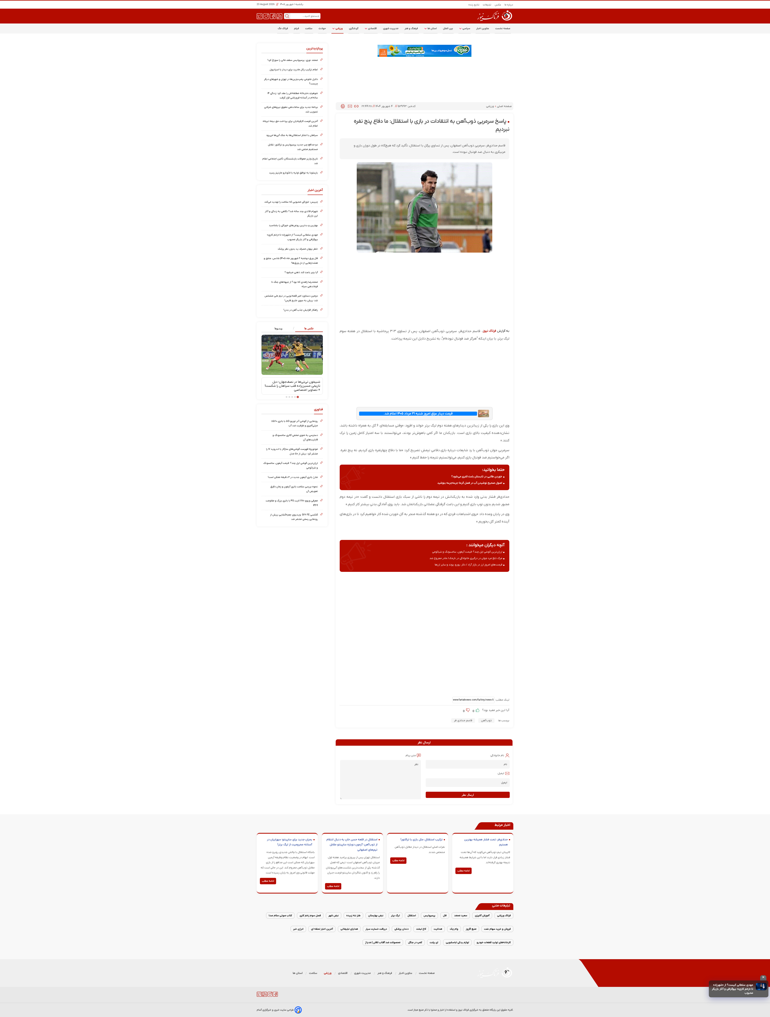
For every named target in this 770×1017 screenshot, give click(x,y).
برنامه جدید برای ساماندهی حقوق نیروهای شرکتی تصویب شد (291, 109)
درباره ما (509, 4)
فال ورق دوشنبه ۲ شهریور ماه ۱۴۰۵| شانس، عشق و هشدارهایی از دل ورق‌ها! (291, 260)
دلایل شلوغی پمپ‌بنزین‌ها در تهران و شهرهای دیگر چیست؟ (291, 81)
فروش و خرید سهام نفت (497, 929)
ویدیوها (278, 328)
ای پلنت (434, 942)
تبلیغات (487, 4)
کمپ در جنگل (415, 942)
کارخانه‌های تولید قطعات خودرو (494, 942)
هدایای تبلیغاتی (349, 929)
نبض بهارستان (375, 915)
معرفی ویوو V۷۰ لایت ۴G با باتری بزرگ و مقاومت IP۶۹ (292, 503)
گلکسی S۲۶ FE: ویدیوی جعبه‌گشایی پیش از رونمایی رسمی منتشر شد (294, 517)
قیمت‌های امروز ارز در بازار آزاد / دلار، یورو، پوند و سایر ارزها (468, 564)
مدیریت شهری (391, 28)
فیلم (296, 28)
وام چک (454, 929)
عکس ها (309, 328)
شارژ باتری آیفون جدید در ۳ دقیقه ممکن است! (293, 477)
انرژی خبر (298, 929)
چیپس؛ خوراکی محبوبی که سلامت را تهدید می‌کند (291, 202)
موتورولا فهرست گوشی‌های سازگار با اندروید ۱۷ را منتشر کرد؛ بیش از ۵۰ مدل (292, 451)
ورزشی (339, 28)
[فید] (279, 16)
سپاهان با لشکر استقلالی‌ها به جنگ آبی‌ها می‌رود (292, 135)
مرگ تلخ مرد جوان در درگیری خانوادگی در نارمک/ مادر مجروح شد (466, 558)
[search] (287, 16)
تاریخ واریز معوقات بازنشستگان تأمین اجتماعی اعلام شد (290, 161)
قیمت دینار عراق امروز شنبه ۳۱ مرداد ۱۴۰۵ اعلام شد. (418, 414)
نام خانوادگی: (497, 755)
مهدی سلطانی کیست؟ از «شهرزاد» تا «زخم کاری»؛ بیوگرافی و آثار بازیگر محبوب (732, 989)
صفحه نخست (502, 28)
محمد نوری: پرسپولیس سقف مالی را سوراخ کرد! (292, 60)
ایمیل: (500, 773)
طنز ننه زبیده (353, 915)
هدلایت (438, 929)
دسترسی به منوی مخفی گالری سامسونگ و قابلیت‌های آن (295, 437)
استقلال (411, 915)
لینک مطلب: (501, 700)
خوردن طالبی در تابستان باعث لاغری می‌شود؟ (476, 476)
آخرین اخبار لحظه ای (322, 929)
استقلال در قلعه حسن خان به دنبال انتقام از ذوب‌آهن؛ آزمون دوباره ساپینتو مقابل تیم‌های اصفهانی (351, 845)
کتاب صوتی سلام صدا (280, 915)
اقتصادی (372, 28)
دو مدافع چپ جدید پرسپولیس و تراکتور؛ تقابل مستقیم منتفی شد (293, 147)
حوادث (322, 28)
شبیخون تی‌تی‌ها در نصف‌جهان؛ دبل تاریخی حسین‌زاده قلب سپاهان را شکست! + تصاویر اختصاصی (292, 386)
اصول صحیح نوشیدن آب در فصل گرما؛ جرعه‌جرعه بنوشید (469, 483)
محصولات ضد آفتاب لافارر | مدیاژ (382, 942)
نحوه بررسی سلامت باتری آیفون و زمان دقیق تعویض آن (294, 489)
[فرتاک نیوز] (494, 21)
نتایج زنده (474, 4)
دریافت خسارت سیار (376, 929)
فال (445, 915)
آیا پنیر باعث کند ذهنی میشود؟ (301, 272)
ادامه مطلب (463, 870)
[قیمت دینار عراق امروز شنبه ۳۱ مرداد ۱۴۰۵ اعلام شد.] (483, 413)
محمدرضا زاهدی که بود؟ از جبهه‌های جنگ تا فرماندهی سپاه (294, 284)
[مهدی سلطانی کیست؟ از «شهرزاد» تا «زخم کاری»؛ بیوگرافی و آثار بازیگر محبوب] (761, 986)
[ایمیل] (350, 106)
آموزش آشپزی (482, 915)
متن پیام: (410, 755)
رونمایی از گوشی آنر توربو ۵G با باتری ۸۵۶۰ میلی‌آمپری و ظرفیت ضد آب (294, 423)
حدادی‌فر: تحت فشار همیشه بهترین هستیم (486, 842)
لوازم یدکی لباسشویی (457, 942)
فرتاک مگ (283, 28)
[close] (763, 977)
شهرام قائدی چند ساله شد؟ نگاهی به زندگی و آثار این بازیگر (291, 213)
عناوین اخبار (482, 28)
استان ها (432, 28)
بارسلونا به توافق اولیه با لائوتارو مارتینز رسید (293, 172)
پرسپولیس (429, 915)
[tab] (307, 328)
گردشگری (354, 28)
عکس (498, 4)
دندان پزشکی (401, 929)
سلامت (309, 28)
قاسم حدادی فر (463, 720)
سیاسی (466, 28)
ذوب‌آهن (486, 720)
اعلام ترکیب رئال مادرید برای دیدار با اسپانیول (294, 69)
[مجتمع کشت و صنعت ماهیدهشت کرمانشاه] (424, 51)
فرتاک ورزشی (504, 915)
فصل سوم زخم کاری (310, 915)
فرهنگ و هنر (411, 28)
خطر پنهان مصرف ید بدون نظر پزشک (298, 249)
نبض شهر (333, 915)
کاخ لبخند (421, 929)
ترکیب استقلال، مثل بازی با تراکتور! (422, 840)
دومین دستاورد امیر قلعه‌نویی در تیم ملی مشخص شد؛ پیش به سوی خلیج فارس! (291, 298)
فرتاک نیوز (489, 331)
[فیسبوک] (273, 16)
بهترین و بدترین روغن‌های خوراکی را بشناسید (293, 225)
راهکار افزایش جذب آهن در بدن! (301, 310)
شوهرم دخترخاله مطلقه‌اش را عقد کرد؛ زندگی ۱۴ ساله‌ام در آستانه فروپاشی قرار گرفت (292, 95)
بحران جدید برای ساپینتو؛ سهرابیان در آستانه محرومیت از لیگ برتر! (289, 842)
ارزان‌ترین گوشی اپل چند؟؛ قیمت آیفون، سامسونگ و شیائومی (467, 552)
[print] (343, 106)
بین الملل (448, 28)
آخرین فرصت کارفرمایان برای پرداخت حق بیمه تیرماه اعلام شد (290, 123)
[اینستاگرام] (266, 16)
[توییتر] (259, 16)
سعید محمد (460, 915)
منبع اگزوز (471, 929)
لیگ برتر (395, 915)
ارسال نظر (468, 794)
